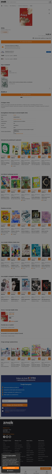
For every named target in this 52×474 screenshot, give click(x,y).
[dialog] (10, 463)
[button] (11, 470)
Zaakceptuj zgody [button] (11, 467)
